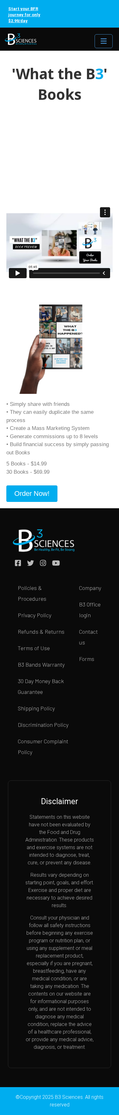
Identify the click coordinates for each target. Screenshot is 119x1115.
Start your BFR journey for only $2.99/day (24, 14)
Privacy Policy (34, 615)
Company (90, 587)
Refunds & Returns (41, 631)
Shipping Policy (36, 708)
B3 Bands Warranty (41, 664)
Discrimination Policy (43, 724)
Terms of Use (34, 647)
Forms (86, 658)
